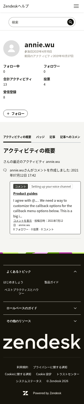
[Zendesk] (42, 341)
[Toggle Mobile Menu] (76, 6)
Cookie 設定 (44, 374)
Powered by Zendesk (47, 393)
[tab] (17, 137)
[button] (39, 271)
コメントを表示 (22, 221)
